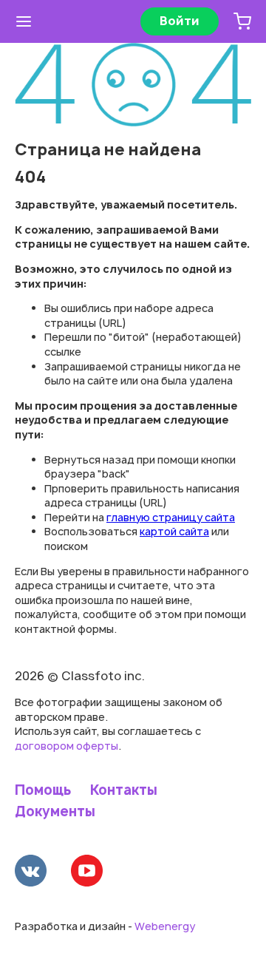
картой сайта (174, 531)
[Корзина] (242, 21)
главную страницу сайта (170, 517)
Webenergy (164, 926)
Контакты (123, 790)
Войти (180, 21)
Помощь (43, 790)
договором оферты (66, 746)
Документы (55, 811)
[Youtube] (87, 872)
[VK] (31, 872)
